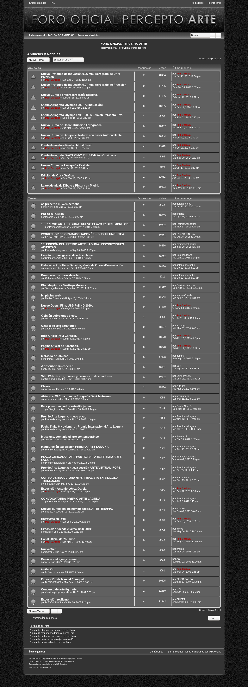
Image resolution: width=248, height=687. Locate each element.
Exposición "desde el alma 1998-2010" (66, 529)
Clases (45, 386)
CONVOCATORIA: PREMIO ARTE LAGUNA (70, 498)
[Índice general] (124, 16)
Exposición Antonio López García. (64, 488)
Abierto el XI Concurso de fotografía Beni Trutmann (76, 396)
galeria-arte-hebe (54, 268)
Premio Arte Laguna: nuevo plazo (63, 416)
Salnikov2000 (52, 379)
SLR (47, 369)
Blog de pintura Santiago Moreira (63, 285)
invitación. (48, 569)
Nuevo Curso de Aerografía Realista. (65, 165)
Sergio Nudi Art (57, 409)
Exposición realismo (55, 599)
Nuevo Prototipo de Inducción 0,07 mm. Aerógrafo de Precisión (83, 84)
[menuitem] (51, 3)
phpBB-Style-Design (65, 661)
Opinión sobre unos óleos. (59, 315)
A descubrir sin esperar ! (57, 366)
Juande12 (50, 439)
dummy (49, 359)
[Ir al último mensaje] (193, 73)
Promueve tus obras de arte (59, 275)
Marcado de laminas (54, 356)
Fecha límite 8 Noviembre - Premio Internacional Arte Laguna (82, 426)
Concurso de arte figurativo (59, 589)
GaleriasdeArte (53, 258)
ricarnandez (51, 399)
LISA (179, 589)
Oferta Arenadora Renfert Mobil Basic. (67, 145)
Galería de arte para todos (58, 325)
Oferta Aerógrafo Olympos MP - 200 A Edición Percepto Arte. (82, 115)
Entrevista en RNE (53, 518)
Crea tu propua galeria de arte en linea (67, 255)
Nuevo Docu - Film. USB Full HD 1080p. (67, 305)
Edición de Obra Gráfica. (57, 175)
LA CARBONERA (54, 237)
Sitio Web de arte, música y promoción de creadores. (76, 376)
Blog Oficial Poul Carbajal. (59, 335)
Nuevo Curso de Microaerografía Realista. (69, 94)
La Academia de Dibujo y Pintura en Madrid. (70, 185)
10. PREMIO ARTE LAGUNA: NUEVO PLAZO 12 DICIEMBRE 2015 (85, 224)
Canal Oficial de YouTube (58, 539)
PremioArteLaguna (59, 227)
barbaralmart (52, 483)
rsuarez (49, 217)
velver (48, 207)
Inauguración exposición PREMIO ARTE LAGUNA (75, 446)
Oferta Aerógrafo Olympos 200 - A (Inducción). (72, 104)
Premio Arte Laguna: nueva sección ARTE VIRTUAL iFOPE (81, 467)
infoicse (49, 511)
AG (46, 562)
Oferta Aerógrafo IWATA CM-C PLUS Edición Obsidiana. (79, 155)
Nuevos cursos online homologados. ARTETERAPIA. (77, 508)
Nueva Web (48, 549)
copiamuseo (51, 318)
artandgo (50, 328)
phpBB (47, 658)
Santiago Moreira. (54, 288)
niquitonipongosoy (55, 592)
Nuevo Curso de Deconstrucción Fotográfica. (71, 125)
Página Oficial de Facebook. (60, 345)
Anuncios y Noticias (43, 54)
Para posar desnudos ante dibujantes (66, 406)
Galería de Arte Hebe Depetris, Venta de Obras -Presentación (82, 265)
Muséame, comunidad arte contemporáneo (70, 436)
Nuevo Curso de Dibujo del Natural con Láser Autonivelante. (81, 135)
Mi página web (51, 295)
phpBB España (60, 664)
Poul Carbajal (52, 80)
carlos (48, 532)
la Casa (49, 572)
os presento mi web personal (60, 204)
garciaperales (184, 203)
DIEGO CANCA (53, 582)
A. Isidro (49, 389)
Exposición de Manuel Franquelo (63, 579)
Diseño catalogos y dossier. (59, 559)
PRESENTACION (52, 214)
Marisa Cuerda (53, 298)
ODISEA (181, 599)
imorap (49, 552)
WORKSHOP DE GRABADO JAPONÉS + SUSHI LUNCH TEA (82, 234)
